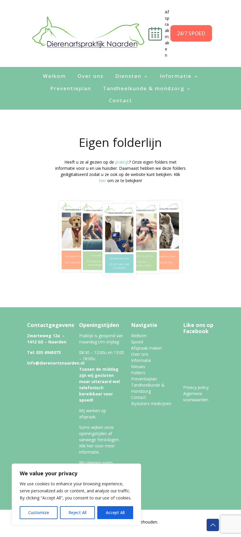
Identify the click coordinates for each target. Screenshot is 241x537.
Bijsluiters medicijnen (151, 403)
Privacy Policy (145, 528)
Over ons (139, 354)
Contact (138, 397)
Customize (38, 512)
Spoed (137, 342)
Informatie (141, 360)
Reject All (77, 512)
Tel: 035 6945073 (44, 352)
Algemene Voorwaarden (185, 528)
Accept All (115, 512)
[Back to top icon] (213, 525)
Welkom (139, 335)
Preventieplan (144, 379)
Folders (138, 372)
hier (102, 180)
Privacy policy (196, 387)
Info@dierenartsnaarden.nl (55, 363)
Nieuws (138, 366)
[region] (76, 494)
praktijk (122, 162)
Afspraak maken (146, 348)
